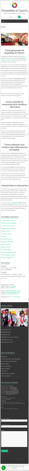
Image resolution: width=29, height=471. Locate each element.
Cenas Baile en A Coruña (6, 342)
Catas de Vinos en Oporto (7, 225)
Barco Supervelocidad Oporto (8, 252)
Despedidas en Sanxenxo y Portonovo (9, 337)
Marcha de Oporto (5, 368)
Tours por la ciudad (6, 233)
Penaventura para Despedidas (9, 223)
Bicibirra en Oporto (6, 244)
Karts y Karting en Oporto (7, 257)
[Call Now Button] (3, 468)
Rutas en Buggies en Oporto (8, 255)
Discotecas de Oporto (6, 366)
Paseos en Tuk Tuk (5, 231)
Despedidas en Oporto (14, 10)
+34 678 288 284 (16, 296)
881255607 (13, 286)
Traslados (3, 236)
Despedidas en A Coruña (6, 339)
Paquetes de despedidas (7, 241)
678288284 (13, 287)
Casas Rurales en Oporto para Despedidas (10, 359)
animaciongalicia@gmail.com (13, 292)
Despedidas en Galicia (6, 332)
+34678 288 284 (12, 388)
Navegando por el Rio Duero (8, 228)
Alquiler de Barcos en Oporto (8, 220)
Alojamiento (4, 356)
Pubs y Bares (4, 371)
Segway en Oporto (6, 247)
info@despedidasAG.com (12, 293)
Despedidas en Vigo (5, 334)
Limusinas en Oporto (6, 239)
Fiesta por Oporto (5, 363)
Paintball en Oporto (6, 249)
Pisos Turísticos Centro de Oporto (9, 361)
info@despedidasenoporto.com (12, 290)
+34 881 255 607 (13, 387)
